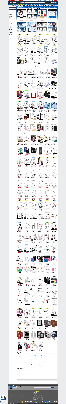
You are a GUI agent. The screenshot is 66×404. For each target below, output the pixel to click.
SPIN (37, 207)
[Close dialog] (38, 193)
